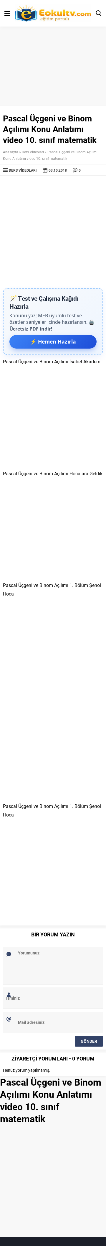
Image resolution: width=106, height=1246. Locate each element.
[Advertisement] (53, 232)
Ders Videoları (33, 151)
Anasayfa (10, 151)
